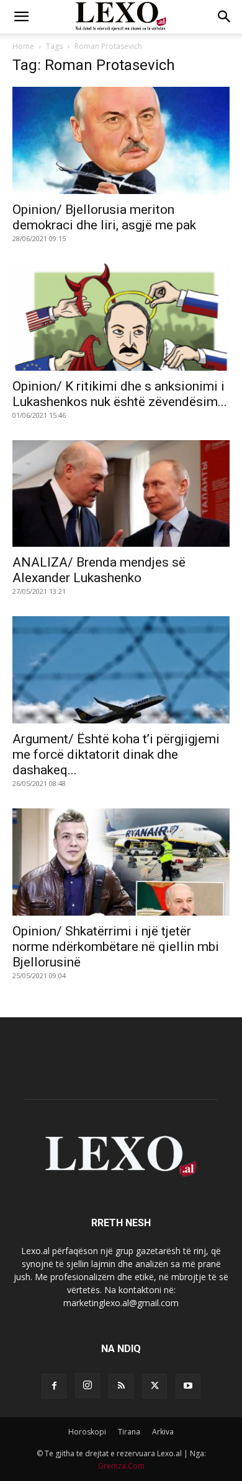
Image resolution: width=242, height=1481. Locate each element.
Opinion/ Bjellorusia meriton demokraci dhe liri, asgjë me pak (104, 217)
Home (23, 46)
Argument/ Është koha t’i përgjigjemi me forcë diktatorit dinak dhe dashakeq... (116, 754)
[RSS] (121, 1386)
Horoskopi (87, 1431)
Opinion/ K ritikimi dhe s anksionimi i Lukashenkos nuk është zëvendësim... (119, 394)
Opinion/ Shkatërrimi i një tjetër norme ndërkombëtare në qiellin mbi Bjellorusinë (115, 947)
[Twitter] (154, 1386)
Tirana (129, 1431)
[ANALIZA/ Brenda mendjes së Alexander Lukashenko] (121, 493)
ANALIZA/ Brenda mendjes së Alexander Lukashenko (99, 570)
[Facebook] (54, 1386)
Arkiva (163, 1431)
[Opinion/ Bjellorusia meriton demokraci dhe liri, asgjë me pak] (121, 140)
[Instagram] (87, 1385)
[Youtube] (188, 1386)
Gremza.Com (121, 1466)
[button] (21, 16)
